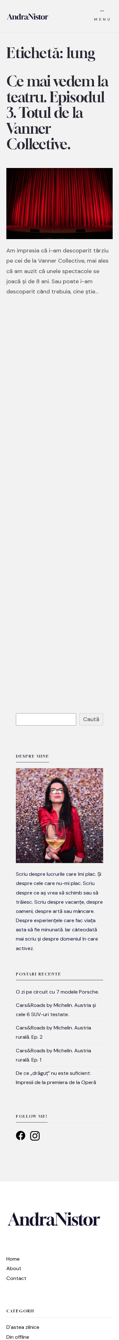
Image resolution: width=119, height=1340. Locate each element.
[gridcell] (59, 911)
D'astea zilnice (22, 1327)
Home (13, 1259)
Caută (91, 719)
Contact (16, 1278)
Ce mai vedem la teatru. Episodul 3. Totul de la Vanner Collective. (57, 113)
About (13, 1268)
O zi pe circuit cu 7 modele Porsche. (57, 991)
